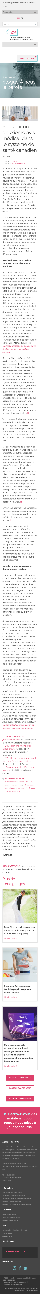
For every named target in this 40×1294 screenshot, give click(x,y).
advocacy (28, 782)
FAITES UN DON (27, 58)
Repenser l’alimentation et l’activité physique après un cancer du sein (18, 989)
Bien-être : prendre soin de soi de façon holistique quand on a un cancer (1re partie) (19, 930)
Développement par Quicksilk (12, 1284)
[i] (29, 379)
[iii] (21, 501)
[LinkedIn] (25, 1268)
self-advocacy (29, 785)
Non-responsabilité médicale (14, 1289)
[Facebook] (20, 1268)
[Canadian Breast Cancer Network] (20, 34)
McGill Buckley (21, 1282)
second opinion (11, 788)
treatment (20, 779)
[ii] (28, 413)
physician (21, 788)
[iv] (11, 520)
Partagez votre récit (20, 1088)
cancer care (9, 785)
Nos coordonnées (32, 1291)
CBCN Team (16, 161)
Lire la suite (9, 938)
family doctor (31, 788)
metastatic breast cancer (14, 782)
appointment (16, 791)
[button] (35, 24)
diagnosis (18, 785)
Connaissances (19, 163)
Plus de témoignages (20, 1078)
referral (7, 791)
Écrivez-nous (6, 1181)
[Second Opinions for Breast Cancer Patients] (20, 113)
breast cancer (10, 779)
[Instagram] (15, 1268)
